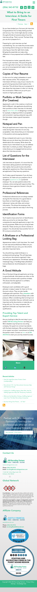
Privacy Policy (30, 582)
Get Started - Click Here (13, 432)
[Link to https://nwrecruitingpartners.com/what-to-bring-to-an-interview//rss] (31, 24)
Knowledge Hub (21, 584)
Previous (20, 24)
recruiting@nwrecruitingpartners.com (16, 469)
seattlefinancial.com (8, 522)
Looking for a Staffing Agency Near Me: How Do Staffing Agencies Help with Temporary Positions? (18, 391)
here (23, 332)
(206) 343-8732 (11, 468)
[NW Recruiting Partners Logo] (6, 1)
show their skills (12, 111)
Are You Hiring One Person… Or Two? (14, 402)
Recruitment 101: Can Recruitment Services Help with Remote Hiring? (18, 386)
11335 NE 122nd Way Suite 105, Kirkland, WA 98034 (12, 473)
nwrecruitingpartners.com (10, 465)
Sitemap (13, 584)
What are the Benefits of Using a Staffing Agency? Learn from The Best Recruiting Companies (18, 397)
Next (25, 24)
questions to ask (15, 180)
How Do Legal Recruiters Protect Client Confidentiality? (15, 380)
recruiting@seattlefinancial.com (15, 527)
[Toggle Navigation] (34, 2)
